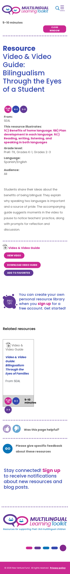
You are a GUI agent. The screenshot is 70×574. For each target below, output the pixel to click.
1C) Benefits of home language (28, 130)
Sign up (51, 470)
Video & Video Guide (24, 248)
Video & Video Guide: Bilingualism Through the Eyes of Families (17, 365)
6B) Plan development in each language (35, 132)
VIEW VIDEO (14, 255)
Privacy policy (58, 567)
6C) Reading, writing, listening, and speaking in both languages (32, 138)
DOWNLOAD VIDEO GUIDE (22, 265)
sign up (44, 303)
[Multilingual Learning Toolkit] (25, 10)
